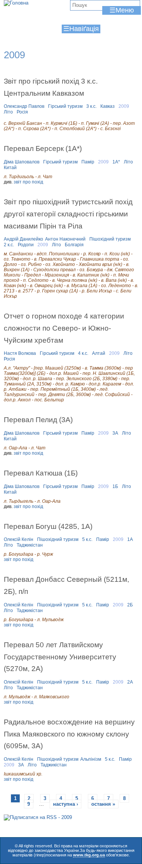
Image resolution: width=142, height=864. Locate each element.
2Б (130, 605)
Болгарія (74, 244)
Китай (10, 167)
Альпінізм (90, 759)
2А (130, 682)
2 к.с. (9, 244)
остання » (103, 804)
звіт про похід (28, 182)
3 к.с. (91, 106)
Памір (87, 162)
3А (115, 433)
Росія (22, 112)
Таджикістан (30, 545)
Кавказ (107, 106)
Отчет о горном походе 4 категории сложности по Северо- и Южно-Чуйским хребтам (64, 328)
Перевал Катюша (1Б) (41, 473)
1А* (116, 162)
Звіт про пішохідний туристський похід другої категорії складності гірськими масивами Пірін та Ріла (68, 213)
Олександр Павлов (24, 106)
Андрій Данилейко (23, 239)
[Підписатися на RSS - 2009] (38, 817)
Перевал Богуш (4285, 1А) (48, 526)
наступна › (65, 804)
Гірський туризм (65, 106)
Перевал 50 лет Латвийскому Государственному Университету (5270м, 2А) (60, 656)
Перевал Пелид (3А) (38, 419)
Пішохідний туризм (110, 239)
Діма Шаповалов (21, 162)
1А (130, 539)
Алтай (98, 353)
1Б (115, 486)
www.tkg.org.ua (89, 855)
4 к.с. (83, 353)
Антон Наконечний (65, 239)
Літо (8, 112)
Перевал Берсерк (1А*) (43, 148)
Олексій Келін (18, 539)
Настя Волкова (20, 353)
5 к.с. (87, 539)
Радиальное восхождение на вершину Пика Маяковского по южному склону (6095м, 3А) (69, 734)
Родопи (26, 244)
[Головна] (16, 3)
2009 (124, 106)
